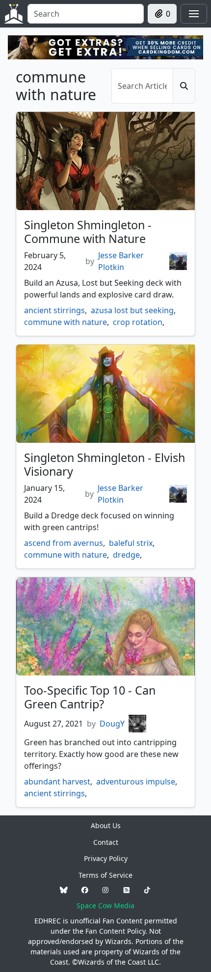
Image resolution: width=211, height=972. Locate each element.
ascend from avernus (63, 543)
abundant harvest (57, 781)
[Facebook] (84, 890)
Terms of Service (105, 875)
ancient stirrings (54, 310)
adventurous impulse (135, 781)
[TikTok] (147, 890)
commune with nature (65, 322)
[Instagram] (105, 890)
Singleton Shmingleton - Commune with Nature (88, 231)
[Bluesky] (63, 890)
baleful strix (131, 543)
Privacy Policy (106, 858)
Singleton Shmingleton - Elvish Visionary (104, 464)
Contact (105, 842)
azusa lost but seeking (132, 310)
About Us (106, 825)
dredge (126, 554)
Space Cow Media (105, 905)
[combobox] (85, 14)
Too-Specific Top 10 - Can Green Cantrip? (90, 697)
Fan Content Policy (115, 931)
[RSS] (126, 890)
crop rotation (137, 322)
